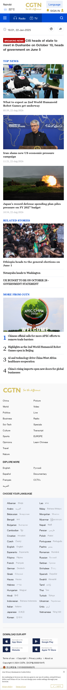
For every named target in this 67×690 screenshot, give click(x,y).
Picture (37, 400)
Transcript (38, 430)
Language (54, 4)
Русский (37, 467)
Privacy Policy (7, 687)
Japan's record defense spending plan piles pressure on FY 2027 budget (32, 205)
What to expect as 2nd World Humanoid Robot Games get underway (30, 103)
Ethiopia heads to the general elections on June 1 (31, 263)
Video (36, 406)
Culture (6, 430)
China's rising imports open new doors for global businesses (36, 370)
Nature (6, 454)
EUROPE (38, 436)
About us (49, 658)
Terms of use (9, 658)
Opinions (7, 442)
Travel (6, 448)
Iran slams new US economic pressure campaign (28, 154)
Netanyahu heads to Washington (21, 272)
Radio (22, 18)
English (6, 467)
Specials (38, 424)
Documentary (40, 473)
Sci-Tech (7, 424)
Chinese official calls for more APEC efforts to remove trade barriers (34, 337)
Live (36, 412)
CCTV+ (37, 479)
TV (36, 18)
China (6, 400)
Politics (6, 412)
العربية (6, 485)
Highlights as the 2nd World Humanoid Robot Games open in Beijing (34, 348)
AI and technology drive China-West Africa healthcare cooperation (32, 359)
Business (7, 418)
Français (7, 479)
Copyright (22, 658)
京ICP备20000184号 (35, 662)
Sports (6, 436)
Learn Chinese (41, 442)
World (6, 406)
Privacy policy (35, 658)
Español (7, 473)
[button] (8, 94)
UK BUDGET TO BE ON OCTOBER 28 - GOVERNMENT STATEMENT (26, 282)
